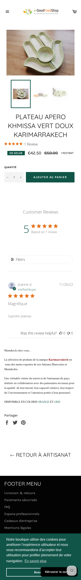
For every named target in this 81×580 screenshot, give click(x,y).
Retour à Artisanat (42, 454)
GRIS (57, 401)
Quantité (10, 167)
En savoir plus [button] (35, 561)
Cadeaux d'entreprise (20, 521)
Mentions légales (17, 528)
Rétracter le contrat (59, 572)
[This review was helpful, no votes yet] (60, 333)
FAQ (7, 507)
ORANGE (44, 401)
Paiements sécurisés (20, 500)
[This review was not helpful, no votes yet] (68, 333)
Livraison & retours (19, 493)
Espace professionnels (21, 514)
